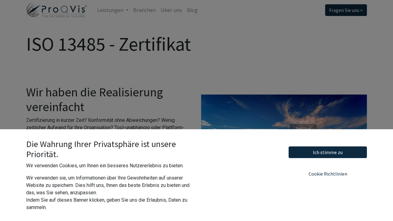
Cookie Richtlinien (328, 174)
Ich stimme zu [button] (328, 152)
